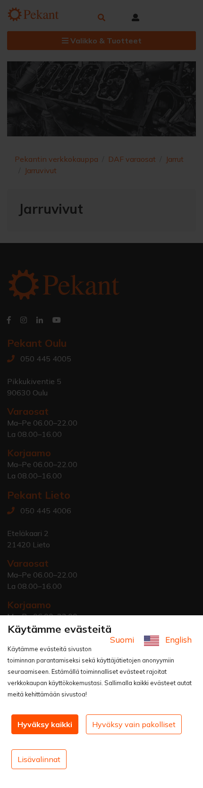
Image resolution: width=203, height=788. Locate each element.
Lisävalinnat (38, 759)
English (177, 640)
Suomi (123, 640)
